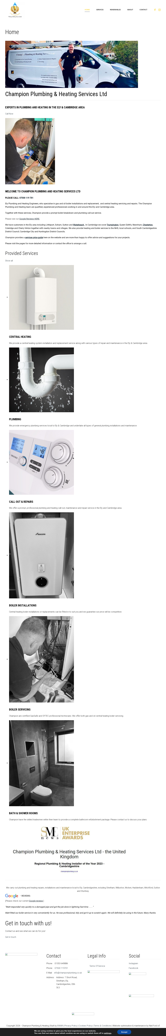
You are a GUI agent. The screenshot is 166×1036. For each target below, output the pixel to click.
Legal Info (97, 956)
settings (107, 1033)
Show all (9, 260)
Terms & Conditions (102, 1025)
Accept (124, 1032)
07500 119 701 (26, 197)
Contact (143, 9)
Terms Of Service (97, 966)
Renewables (115, 9)
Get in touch (10, 937)
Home (87, 9)
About (130, 9)
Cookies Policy (85, 1025)
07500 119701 (61, 968)
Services (99, 9)
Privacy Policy (70, 1025)
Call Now (9, 114)
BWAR (60, 1025)
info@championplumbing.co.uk (68, 973)
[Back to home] (15, 9)
